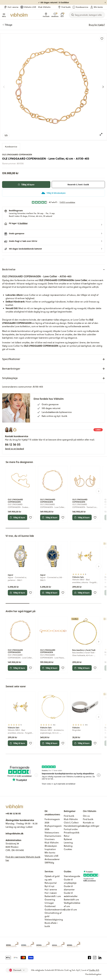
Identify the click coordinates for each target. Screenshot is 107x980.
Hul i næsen (51, 892)
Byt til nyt (49, 886)
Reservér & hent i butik (78, 184)
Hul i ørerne (13, 7)
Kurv (62, 15)
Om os (86, 815)
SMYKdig (49, 862)
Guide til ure (70, 909)
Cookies (68, 849)
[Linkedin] (100, 957)
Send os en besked (14, 448)
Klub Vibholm (44, 7)
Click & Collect (71, 822)
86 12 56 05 (12, 444)
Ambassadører (52, 859)
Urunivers (50, 839)
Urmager (49, 902)
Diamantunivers (53, 835)
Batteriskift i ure (53, 896)
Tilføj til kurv (27, 184)
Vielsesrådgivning (54, 919)
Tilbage (8, 24)
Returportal (51, 882)
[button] (53, 225)
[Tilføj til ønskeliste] (102, 38)
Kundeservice (82, 7)
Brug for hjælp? (97, 24)
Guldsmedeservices (55, 909)
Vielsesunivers (52, 832)
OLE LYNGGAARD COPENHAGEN (17, 154)
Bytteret (68, 839)
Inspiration (50, 849)
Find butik (65, 7)
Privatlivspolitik (71, 832)
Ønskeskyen (51, 845)
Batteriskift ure (71, 899)
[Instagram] (94, 957)
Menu (4, 16)
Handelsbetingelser (74, 825)
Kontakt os (88, 822)
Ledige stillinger (91, 825)
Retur (67, 835)
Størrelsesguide (72, 876)
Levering (68, 842)
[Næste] (103, 87)
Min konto (98, 7)
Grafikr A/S (94, 970)
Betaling (68, 845)
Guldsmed (50, 906)
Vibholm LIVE (30, 7)
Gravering (50, 899)
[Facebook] (89, 957)
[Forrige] (4, 87)
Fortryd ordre (71, 829)
